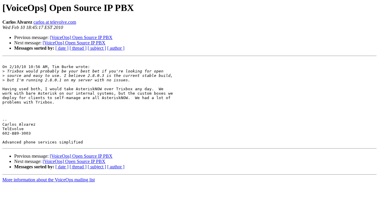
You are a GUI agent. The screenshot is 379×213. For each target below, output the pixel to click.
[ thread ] (78, 48)
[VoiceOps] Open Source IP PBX (81, 37)
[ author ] (115, 48)
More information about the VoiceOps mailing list (48, 179)
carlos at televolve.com (54, 22)
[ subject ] (97, 48)
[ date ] (61, 48)
